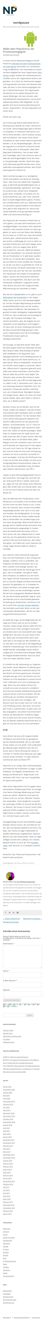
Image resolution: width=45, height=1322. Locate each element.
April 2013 (6, 1196)
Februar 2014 (8, 1175)
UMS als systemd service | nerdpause (17, 1069)
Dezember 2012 (8, 1205)
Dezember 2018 (8, 1113)
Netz (4, 1258)
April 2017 (6, 1149)
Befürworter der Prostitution (15, 297)
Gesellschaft (7, 1240)
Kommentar (8, 943)
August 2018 (7, 1125)
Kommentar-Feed (9, 1300)
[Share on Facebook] (6, 913)
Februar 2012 (8, 1211)
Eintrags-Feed (8, 1297)
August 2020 (7, 1092)
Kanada (6, 1252)
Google (5, 1246)
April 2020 (6, 1098)
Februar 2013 (8, 1202)
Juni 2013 (6, 1190)
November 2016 (9, 1158)
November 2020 (9, 1089)
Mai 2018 (6, 1131)
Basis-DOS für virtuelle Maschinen (20, 1063)
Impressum (36, 1317)
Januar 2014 (7, 1178)
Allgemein (6, 1229)
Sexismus (6, 1270)
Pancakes (6, 1039)
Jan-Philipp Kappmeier (26, 882)
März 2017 (7, 1152)
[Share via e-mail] (18, 913)
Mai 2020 (6, 1095)
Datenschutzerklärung (21, 1317)
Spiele (5, 1273)
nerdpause (21, 23)
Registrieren (7, 1291)
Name (6, 971)
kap (4, 1063)
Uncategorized (8, 1276)
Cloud (5, 1234)
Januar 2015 (7, 1169)
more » (14, 1006)
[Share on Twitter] (10, 913)
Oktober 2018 (8, 1119)
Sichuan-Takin (8, 1030)
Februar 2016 (8, 1163)
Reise (5, 1264)
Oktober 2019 (8, 1104)
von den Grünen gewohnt (28, 605)
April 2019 (6, 1110)
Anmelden (7, 1294)
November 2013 (9, 1181)
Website (6, 990)
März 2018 (7, 1134)
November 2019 (9, 1101)
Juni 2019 (6, 1107)
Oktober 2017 (8, 1146)
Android (6, 1231)
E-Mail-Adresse (10, 980)
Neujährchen (8, 1033)
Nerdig (5, 1255)
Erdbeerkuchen (8, 1042)
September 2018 (9, 1122)
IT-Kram (6, 1249)
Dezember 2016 (8, 1155)
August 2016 (7, 1160)
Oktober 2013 (8, 1184)
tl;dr (19, 117)
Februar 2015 (8, 1166)
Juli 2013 (6, 1187)
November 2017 (9, 1143)
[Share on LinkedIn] (14, 913)
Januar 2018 (7, 1137)
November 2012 (9, 1208)
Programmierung (9, 1261)
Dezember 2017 (8, 1140)
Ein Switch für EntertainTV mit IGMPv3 (24, 1060)
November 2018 (9, 1116)
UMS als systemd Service (19, 1057)
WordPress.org (8, 1303)
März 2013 (7, 1199)
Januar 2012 (7, 1214)
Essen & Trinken (9, 1237)
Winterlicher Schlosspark (12, 1036)
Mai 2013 (6, 1193)
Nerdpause (7, 1317)
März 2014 (7, 1172)
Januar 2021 (7, 1086)
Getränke (6, 1243)
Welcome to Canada (32, 918)
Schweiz (6, 1267)
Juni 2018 (6, 1128)
